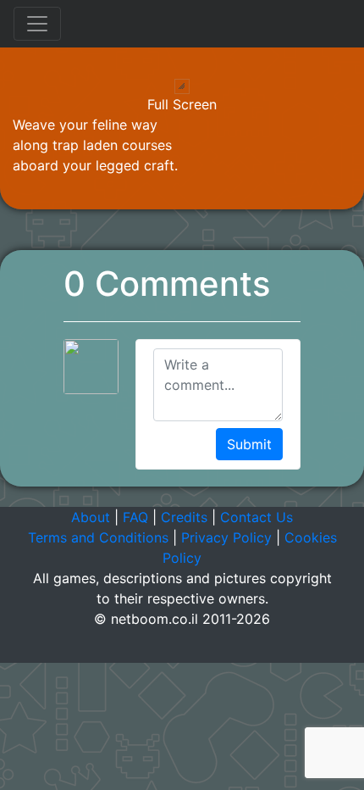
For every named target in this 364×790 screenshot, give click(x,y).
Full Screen (182, 104)
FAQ (135, 517)
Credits (184, 517)
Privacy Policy (226, 537)
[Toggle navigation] (37, 24)
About (90, 517)
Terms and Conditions (98, 537)
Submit (249, 444)
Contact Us (256, 517)
